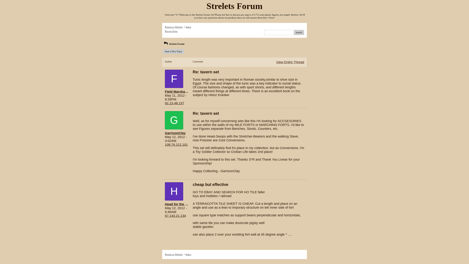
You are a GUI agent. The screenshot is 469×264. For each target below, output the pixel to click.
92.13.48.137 (174, 103)
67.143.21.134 (175, 216)
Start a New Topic (173, 51)
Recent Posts (171, 31)
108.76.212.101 (176, 144)
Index (188, 27)
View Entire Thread (290, 62)
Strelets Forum (176, 44)
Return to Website (174, 27)
